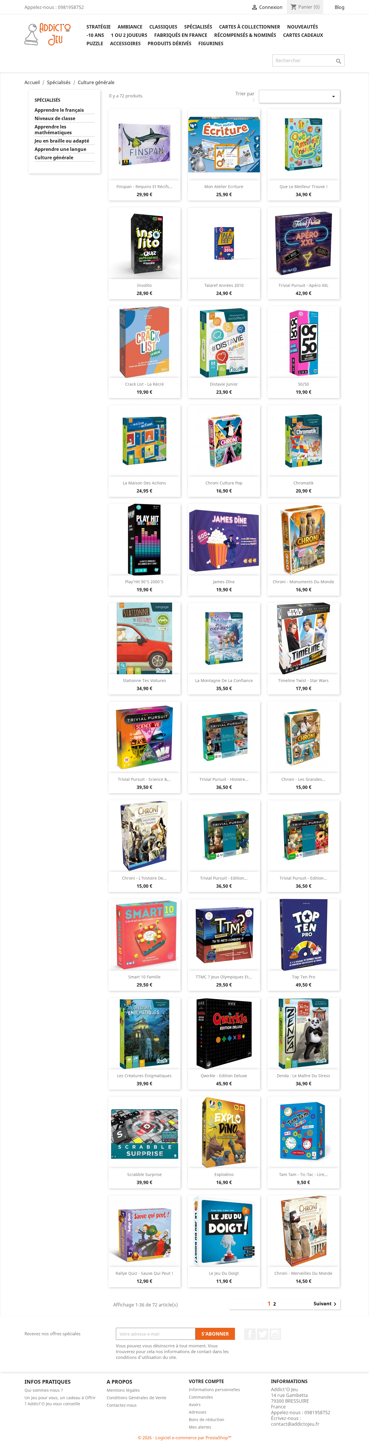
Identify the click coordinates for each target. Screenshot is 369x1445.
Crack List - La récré (144, 384)
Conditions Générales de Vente (136, 1397)
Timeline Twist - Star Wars (303, 680)
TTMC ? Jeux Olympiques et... (224, 977)
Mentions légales (123, 1390)
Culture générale (54, 158)
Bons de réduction (206, 1419)
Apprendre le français (59, 110)
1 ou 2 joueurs (129, 35)
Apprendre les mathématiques (53, 130)
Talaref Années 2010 (224, 285)
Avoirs (195, 1404)
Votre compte (206, 1381)
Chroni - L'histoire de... (144, 878)
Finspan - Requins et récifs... (144, 186)
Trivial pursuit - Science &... (144, 779)
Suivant (326, 1304)
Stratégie (98, 27)
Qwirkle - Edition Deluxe (224, 1075)
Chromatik (303, 483)
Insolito (144, 285)
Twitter (262, 1334)
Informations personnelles (214, 1389)
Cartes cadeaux (303, 35)
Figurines (210, 43)
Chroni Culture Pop (224, 483)
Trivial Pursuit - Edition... (224, 878)
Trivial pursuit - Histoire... (223, 779)
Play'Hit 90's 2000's (144, 581)
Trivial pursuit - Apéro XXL (303, 285)
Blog (339, 7)
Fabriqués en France (180, 35)
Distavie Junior (224, 384)
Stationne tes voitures (144, 680)
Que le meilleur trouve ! (303, 186)
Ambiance (130, 27)
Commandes (201, 1397)
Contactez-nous (122, 1405)
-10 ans (95, 35)
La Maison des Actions (144, 483)
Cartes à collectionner (249, 27)
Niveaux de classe (55, 118)
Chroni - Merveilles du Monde (303, 1273)
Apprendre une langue (60, 149)
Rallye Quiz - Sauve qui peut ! (144, 1273)
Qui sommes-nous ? (44, 1390)
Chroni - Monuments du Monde (303, 581)
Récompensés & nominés (245, 35)
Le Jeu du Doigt (224, 1273)
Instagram (275, 1334)
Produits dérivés (169, 43)
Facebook (250, 1334)
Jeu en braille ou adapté (62, 141)
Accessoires (125, 43)
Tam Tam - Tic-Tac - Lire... (303, 1174)
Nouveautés (302, 27)
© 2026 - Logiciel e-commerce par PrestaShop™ (184, 1437)
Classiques (163, 27)
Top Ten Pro (303, 977)
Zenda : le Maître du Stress (303, 1075)
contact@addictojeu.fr (295, 1424)
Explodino (224, 1174)
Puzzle (94, 43)
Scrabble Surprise (144, 1174)
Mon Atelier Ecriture (223, 186)
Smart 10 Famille (144, 977)
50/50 (303, 384)
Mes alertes (200, 1427)
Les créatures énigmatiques (144, 1075)
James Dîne (224, 581)
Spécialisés (198, 27)
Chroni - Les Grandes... (303, 779)
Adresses (197, 1412)
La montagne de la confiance (224, 680)
